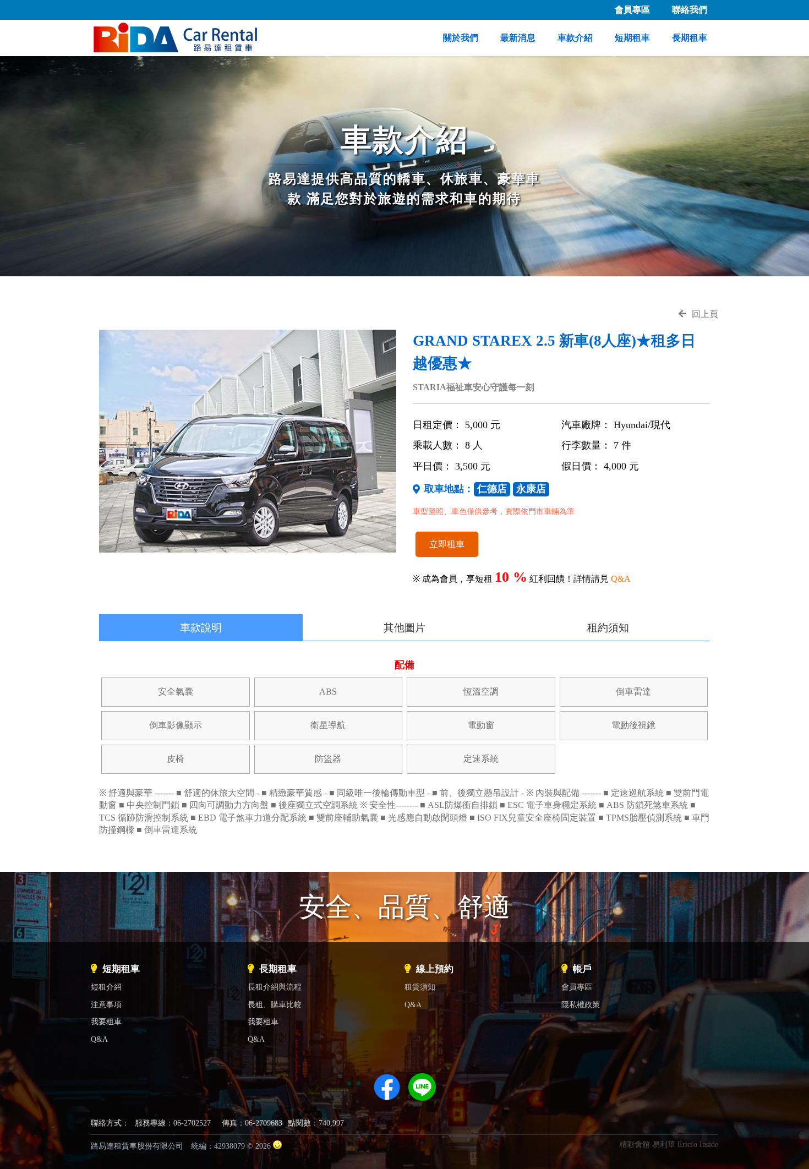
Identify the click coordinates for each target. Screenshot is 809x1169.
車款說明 (201, 627)
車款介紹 (575, 37)
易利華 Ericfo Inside (685, 1144)
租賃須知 (419, 986)
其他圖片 (404, 627)
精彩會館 (634, 1144)
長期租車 (689, 37)
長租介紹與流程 (275, 986)
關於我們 (460, 37)
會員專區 (632, 9)
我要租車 (106, 1021)
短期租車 (632, 37)
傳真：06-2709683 (252, 1122)
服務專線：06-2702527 (173, 1122)
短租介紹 (106, 986)
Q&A (621, 578)
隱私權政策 (580, 1004)
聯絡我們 (689, 9)
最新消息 (517, 37)
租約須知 (608, 627)
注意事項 (106, 1004)
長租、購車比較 (275, 1004)
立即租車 (446, 544)
